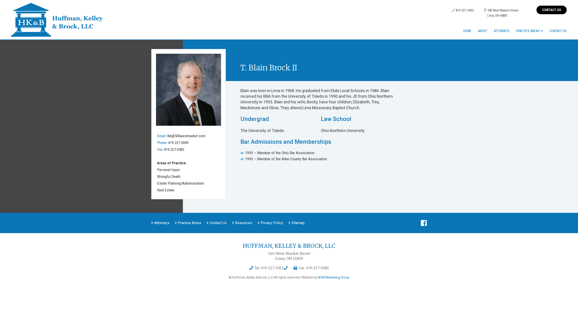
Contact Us (558, 31)
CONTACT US (551, 10)
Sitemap (298, 223)
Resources (243, 223)
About (482, 31)
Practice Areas (528, 31)
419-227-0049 (178, 142)
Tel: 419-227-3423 (269, 268)
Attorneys (502, 31)
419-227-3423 (464, 10)
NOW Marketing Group (333, 277)
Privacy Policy (272, 223)
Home (467, 31)
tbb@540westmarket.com (186, 136)
